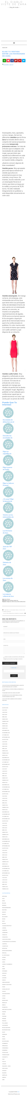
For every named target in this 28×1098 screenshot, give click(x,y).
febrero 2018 (5, 753)
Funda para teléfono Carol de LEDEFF (11, 692)
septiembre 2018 (6, 737)
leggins (4, 975)
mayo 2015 (4, 827)
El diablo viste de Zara (14, 3)
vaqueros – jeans (6, 1066)
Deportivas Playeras (7, 950)
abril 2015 (4, 830)
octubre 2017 (5, 762)
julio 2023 (4, 710)
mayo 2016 (4, 800)
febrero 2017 (5, 780)
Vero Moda (5, 1068)
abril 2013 (4, 884)
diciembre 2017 (5, 757)
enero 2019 (4, 728)
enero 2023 (4, 723)
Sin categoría (5, 1041)
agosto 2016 (5, 793)
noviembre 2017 (6, 759)
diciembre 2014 (5, 839)
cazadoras (4, 932)
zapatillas (4, 1075)
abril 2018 (4, 748)
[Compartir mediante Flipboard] (16, 60)
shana (3, 1038)
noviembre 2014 (6, 841)
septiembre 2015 (6, 818)
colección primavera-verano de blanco (13, 613)
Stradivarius (5, 1047)
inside (3, 968)
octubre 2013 (5, 870)
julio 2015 (4, 823)
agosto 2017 (5, 766)
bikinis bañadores (6, 907)
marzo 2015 (5, 832)
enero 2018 (4, 755)
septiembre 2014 (6, 845)
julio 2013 (4, 877)
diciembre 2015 (5, 811)
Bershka (4, 905)
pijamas (4, 1011)
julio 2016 (4, 796)
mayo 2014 (4, 854)
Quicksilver (5, 1025)
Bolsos (4, 923)
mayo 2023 (4, 714)
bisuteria (4, 909)
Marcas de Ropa (10, 600)
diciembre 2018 (5, 730)
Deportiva (4, 948)
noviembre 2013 (6, 868)
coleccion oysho (6, 939)
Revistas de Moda (6, 1029)
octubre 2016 (5, 789)
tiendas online (5, 1054)
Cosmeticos (5, 946)
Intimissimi (4, 971)
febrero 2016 (5, 807)
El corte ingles (5, 955)
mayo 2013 (4, 882)
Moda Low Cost (6, 989)
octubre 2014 (5, 843)
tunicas (4, 1063)
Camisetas (4, 930)
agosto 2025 (5, 707)
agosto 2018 (5, 739)
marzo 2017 (5, 778)
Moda (3, 986)
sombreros (5, 1043)
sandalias (4, 1034)
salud (3, 1032)
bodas (3, 918)
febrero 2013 (5, 888)
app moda (4, 896)
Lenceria (4, 977)
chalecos (4, 934)
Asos (3, 898)
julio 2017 (4, 768)
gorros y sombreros (7, 964)
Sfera (3, 1036)
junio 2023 (4, 712)
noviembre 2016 (6, 787)
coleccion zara (13, 601)
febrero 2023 (5, 721)
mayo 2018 (4, 746)
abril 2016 (4, 802)
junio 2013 (4, 879)
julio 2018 (4, 741)
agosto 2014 (5, 848)
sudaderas (4, 1050)
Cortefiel (4, 943)
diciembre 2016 (5, 784)
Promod (4, 1020)
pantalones (5, 1000)
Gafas (3, 961)
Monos (4, 991)
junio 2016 (4, 798)
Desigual (4, 952)
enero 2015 (4, 836)
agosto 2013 (5, 875)
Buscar (14, 675)
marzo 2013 (5, 886)
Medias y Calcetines (6, 984)
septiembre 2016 (6, 791)
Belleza (4, 903)
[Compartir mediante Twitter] (23, 60)
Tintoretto (5, 1057)
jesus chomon (7, 599)
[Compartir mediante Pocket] (8, 60)
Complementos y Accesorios (9, 941)
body (3, 921)
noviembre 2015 (6, 814)
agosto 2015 (5, 821)
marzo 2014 (5, 859)
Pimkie (3, 1014)
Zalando (4, 1072)
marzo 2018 (5, 750)
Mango (4, 980)
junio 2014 (4, 852)
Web (4, 639)
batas (3, 900)
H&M (3, 966)
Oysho (3, 995)
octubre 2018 (5, 734)
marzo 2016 (5, 805)
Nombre (5, 626)
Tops (3, 1059)
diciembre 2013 (5, 866)
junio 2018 (4, 744)
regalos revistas (6, 1027)
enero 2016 (4, 809)
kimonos (4, 973)
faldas (3, 959)
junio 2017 (4, 771)
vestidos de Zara (22, 601)
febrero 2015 (5, 834)
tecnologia (5, 1052)
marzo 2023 (5, 719)
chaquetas (5, 937)
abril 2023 (4, 716)
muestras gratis (6, 993)
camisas (4, 928)
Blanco (4, 912)
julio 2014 (4, 850)
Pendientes (4, 1007)
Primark (4, 1018)
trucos (4, 1061)
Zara (17, 600)
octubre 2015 (5, 816)
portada (18, 601)
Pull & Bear (5, 1023)
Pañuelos (4, 1002)
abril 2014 (4, 857)
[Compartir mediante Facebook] (12, 60)
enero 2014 (4, 864)
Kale (18, 1091)
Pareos (4, 1004)
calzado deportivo (6, 925)
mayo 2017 (4, 773)
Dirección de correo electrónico (11, 632)
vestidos (14, 600)
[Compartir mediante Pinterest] (20, 60)
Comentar (5, 645)
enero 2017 (4, 782)
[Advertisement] (14, 24)
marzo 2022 (5, 725)
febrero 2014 (5, 861)
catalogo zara (8, 601)
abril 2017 (4, 775)
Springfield (5, 1045)
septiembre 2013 (6, 873)
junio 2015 (4, 825)
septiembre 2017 (6, 764)
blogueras (4, 916)
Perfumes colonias (6, 1009)
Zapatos (4, 1077)
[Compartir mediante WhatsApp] (4, 60)
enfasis (4, 957)
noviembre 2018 (6, 732)
